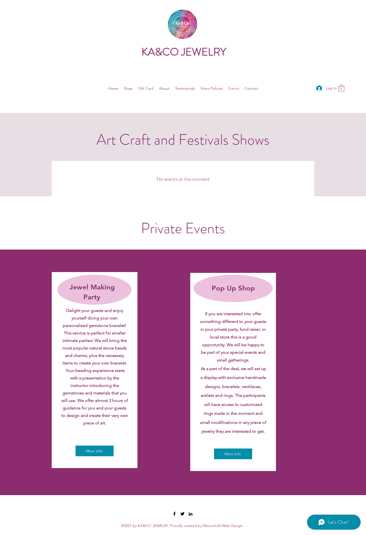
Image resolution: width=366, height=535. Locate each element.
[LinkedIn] (190, 514)
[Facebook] (174, 514)
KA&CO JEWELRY (183, 51)
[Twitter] (182, 514)
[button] (341, 88)
